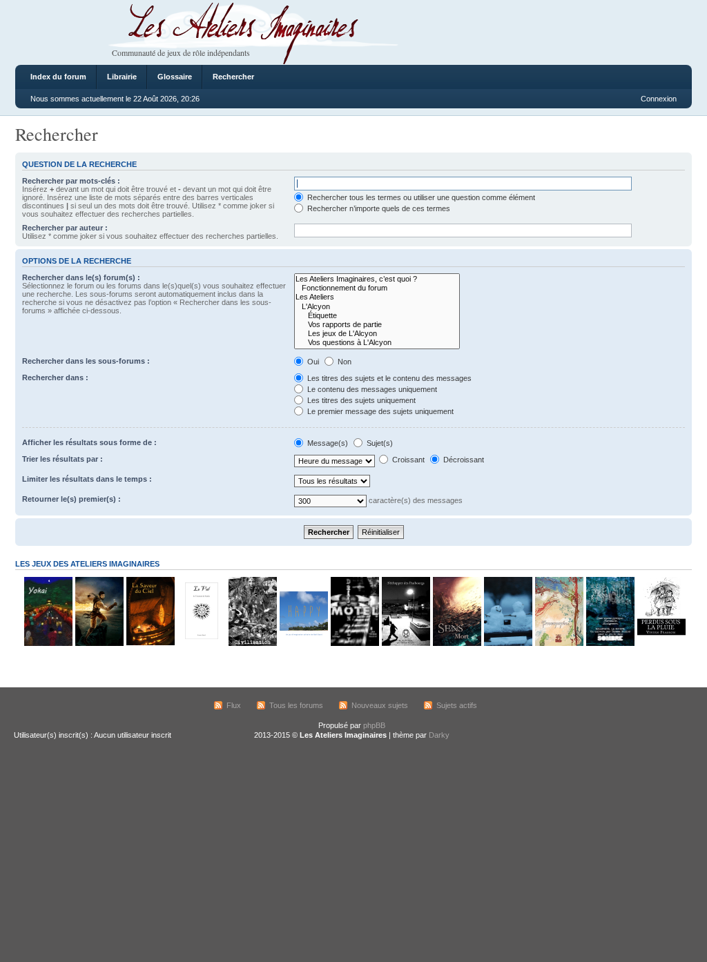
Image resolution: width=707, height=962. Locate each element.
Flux (233, 705)
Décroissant (462, 459)
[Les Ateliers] (377, 297)
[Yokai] (47, 643)
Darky (439, 735)
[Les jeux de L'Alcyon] (377, 333)
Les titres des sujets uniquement (360, 400)
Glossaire (174, 76)
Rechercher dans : (55, 377)
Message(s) (327, 443)
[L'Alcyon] (377, 306)
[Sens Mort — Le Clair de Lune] (456, 643)
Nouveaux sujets (379, 705)
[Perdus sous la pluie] (661, 643)
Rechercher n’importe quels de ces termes (377, 208)
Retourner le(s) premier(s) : (71, 499)
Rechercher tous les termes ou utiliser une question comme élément (420, 197)
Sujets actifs (456, 705)
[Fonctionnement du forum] (377, 288)
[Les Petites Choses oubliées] (507, 643)
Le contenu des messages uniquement (371, 389)
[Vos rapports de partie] (377, 324)
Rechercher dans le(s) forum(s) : (81, 277)
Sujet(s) (379, 443)
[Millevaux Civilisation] (252, 643)
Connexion (659, 99)
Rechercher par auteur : (65, 228)
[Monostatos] (99, 643)
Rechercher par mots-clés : (71, 181)
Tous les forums (296, 705)
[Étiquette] (377, 315)
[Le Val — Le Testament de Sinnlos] (201, 643)
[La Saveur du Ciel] (150, 643)
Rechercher (233, 76)
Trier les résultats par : (62, 459)
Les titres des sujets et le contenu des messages (388, 378)
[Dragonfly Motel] (354, 643)
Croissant (407, 459)
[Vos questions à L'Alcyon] (377, 342)
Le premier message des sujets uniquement (379, 411)
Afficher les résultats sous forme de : (89, 442)
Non (343, 361)
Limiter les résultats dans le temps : (87, 479)
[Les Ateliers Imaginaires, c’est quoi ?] (377, 279)
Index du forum (58, 76)
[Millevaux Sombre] (610, 643)
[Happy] (303, 643)
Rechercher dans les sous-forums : (86, 361)
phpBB (374, 725)
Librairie (122, 76)
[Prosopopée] (558, 643)
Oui (312, 361)
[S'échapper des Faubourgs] (405, 643)
